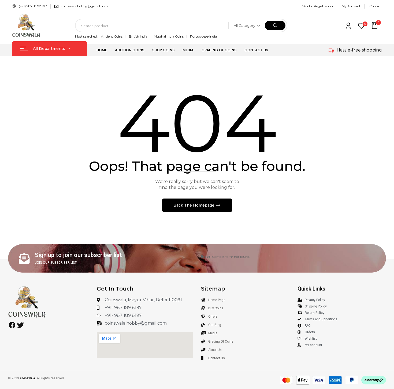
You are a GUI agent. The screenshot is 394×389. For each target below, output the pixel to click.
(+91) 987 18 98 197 (33, 6)
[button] (375, 26)
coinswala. (28, 378)
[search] (275, 25)
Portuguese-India (203, 36)
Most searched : (86, 36)
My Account (351, 6)
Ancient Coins (111, 36)
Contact (375, 6)
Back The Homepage (194, 205)
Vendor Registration (317, 6)
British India (138, 36)
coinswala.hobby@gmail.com (84, 6)
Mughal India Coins (169, 36)
